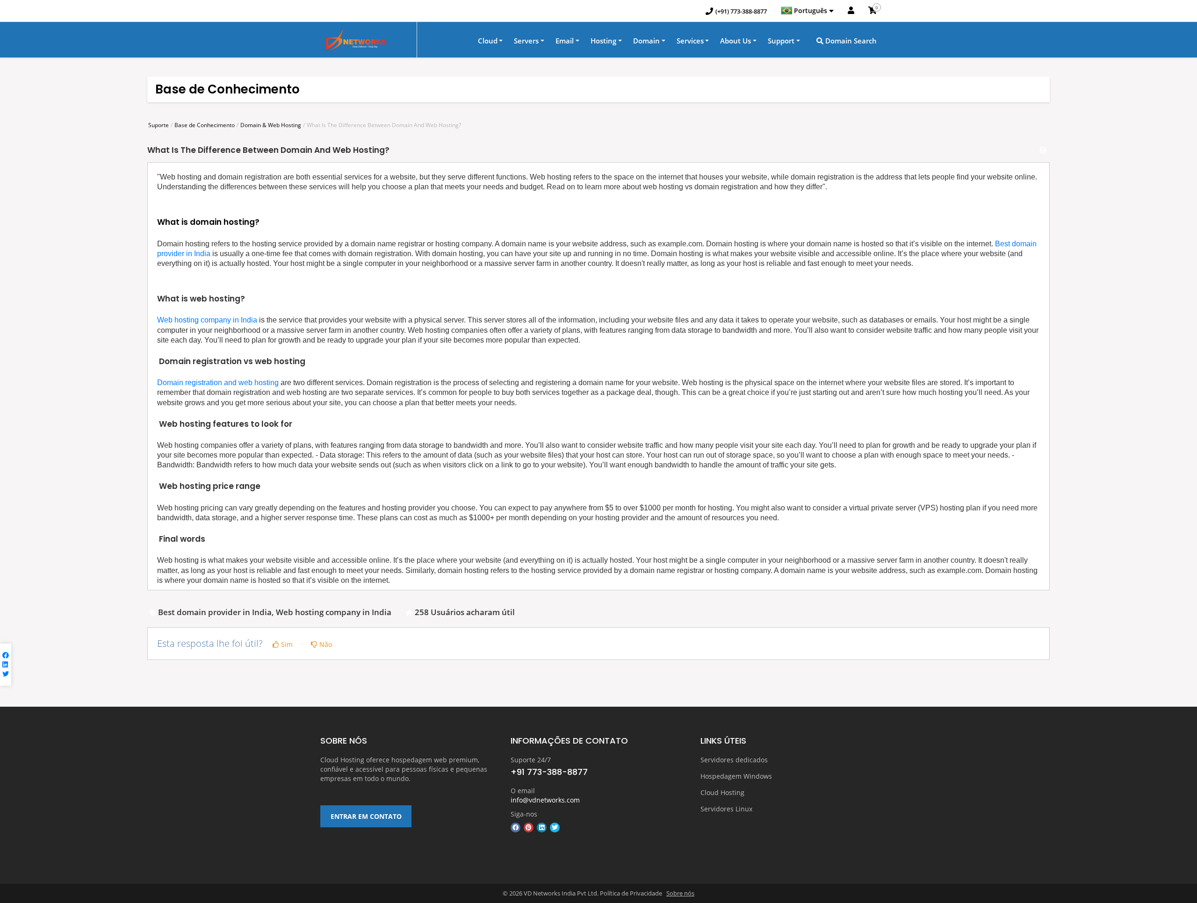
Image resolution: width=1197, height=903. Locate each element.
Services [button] (690, 40)
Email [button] (564, 40)
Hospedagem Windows (736, 776)
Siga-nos (524, 814)
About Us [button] (735, 40)
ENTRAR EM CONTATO (366, 816)
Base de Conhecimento (204, 125)
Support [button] (781, 40)
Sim (286, 644)
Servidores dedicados (734, 759)
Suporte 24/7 (531, 759)
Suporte (158, 125)
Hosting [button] (603, 40)
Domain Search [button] (850, 40)
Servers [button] (526, 40)
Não (324, 644)
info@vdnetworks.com (545, 800)
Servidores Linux (726, 808)
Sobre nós (680, 893)
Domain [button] (646, 40)
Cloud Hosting (722, 792)
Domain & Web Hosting (270, 125)
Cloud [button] (488, 40)
